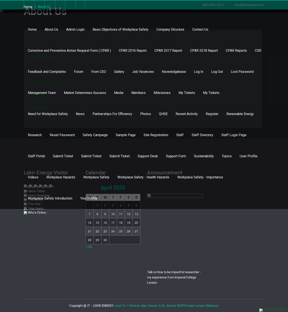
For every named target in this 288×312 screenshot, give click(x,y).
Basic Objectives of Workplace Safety (120, 29)
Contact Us (200, 29)
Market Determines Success (85, 93)
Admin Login (75, 29)
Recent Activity (187, 114)
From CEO (98, 72)
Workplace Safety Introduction (50, 198)
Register (212, 114)
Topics (227, 156)
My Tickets (187, 93)
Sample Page (126, 135)
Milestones (162, 93)
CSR (258, 51)
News (80, 114)
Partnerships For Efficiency (112, 114)
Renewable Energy (240, 114)
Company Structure (170, 29)
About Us (51, 29)
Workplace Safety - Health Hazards (143, 177)
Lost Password (242, 72)
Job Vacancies (143, 72)
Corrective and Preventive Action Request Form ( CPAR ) (69, 51)
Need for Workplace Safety (48, 114)
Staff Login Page (233, 135)
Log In (198, 72)
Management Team (42, 93)
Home (32, 29)
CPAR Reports (236, 51)
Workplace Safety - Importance (200, 177)
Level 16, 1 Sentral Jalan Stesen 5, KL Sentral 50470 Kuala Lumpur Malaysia (166, 306)
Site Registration (156, 135)
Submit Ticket (63, 156)
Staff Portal (36, 156)
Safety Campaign (95, 135)
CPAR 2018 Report (204, 51)
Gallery (119, 72)
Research (35, 135)
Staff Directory (202, 135)
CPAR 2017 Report (168, 51)
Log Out (217, 72)
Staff (180, 135)
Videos (33, 177)
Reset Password (62, 135)
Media (118, 93)
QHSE (163, 114)
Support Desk (148, 156)
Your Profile (88, 198)
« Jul (89, 246)
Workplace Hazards (60, 177)
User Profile (248, 156)
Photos (145, 114)
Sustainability (204, 156)
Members (138, 93)
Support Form (176, 156)
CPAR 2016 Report (133, 51)
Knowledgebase (174, 72)
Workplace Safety (96, 177)
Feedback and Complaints (47, 72)
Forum (78, 72)
